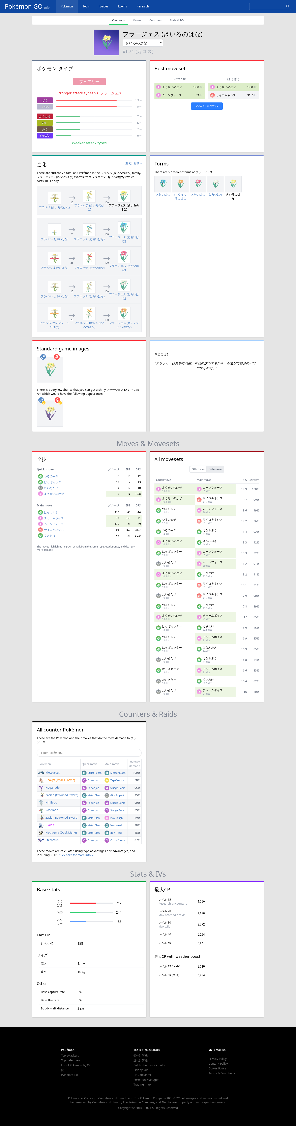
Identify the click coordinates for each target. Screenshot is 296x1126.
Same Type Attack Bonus (105, 546)
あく (45, 129)
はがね (45, 106)
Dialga (49, 825)
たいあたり (51, 488)
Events (122, 6)
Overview (118, 20)
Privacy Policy (218, 1059)
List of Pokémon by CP (75, 1065)
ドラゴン (45, 135)
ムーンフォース (172, 95)
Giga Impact (117, 795)
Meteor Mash (117, 773)
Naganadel (52, 787)
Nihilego (51, 802)
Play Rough (116, 818)
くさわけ (49, 535)
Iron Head (116, 825)
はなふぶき (51, 512)
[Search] (288, 6)
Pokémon (67, 6)
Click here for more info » (76, 855)
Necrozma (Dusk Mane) (61, 832)
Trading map (142, 1084)
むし (45, 123)
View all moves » (207, 106)
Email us (220, 1050)
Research (143, 6)
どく (45, 100)
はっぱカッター (54, 482)
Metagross (52, 772)
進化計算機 (141, 1060)
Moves (137, 20)
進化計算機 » (133, 163)
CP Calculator (142, 1075)
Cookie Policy (217, 1068)
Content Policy (218, 1063)
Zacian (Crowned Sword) (61, 795)
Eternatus (52, 840)
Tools (86, 6)
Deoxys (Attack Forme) (60, 780)
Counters (155, 20)
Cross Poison (117, 840)
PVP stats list (69, 1075)
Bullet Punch (94, 773)
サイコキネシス (226, 95)
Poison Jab (93, 780)
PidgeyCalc (141, 1070)
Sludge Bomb (117, 788)
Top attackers (70, 1055)
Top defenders (71, 1060)
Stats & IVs (177, 20)
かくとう (45, 116)
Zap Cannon (117, 780)
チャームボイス (54, 518)
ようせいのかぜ (172, 87)
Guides (103, 6)
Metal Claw (93, 795)
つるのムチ (51, 476)
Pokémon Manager (146, 1080)
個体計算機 (141, 1055)
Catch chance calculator (150, 1065)
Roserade (51, 810)
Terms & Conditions (222, 1073)
